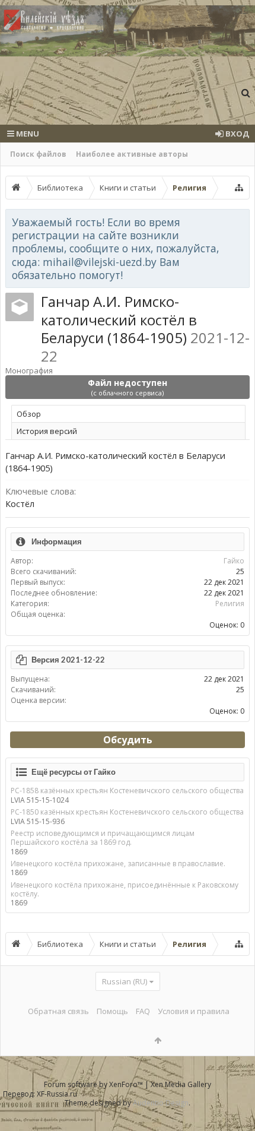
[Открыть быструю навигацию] (239, 187)
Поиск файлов (38, 154)
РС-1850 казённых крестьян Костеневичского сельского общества (127, 812)
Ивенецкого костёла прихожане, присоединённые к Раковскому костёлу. (124, 889)
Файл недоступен (127, 387)
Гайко (234, 561)
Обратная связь (58, 1011)
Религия (229, 603)
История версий (47, 431)
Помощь (112, 1011)
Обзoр (29, 413)
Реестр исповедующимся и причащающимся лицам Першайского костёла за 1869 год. (103, 837)
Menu (26, 133)
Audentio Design (161, 1103)
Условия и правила (194, 1011)
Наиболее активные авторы (132, 154)
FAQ (143, 1011)
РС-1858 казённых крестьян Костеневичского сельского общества (127, 790)
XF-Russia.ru (57, 1094)
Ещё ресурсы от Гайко (73, 772)
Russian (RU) (124, 981)
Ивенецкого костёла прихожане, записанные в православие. (118, 863)
